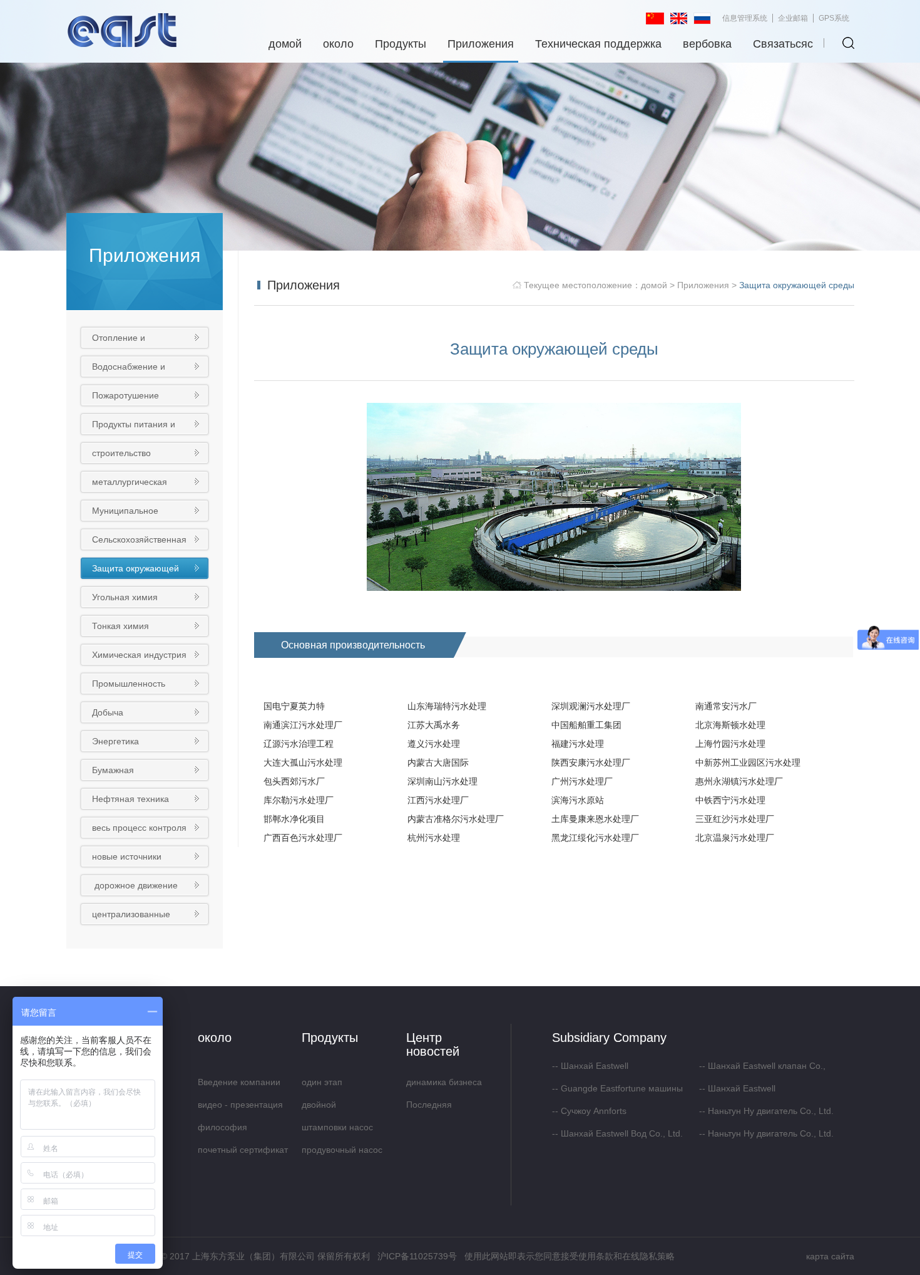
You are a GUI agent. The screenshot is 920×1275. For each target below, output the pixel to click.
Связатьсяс (783, 44)
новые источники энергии (126, 858)
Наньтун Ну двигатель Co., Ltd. (771, 1111)
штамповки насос (337, 1127)
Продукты (400, 44)
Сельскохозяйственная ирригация (139, 541)
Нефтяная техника (130, 799)
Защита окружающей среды (135, 570)
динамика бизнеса (444, 1082)
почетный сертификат (243, 1150)
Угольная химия (125, 597)
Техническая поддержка (598, 44)
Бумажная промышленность (128, 772)
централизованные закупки (131, 916)
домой (285, 44)
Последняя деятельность (434, 1108)
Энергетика (115, 741)
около (338, 44)
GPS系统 (834, 18)
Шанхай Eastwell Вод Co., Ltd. (622, 1133)
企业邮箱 (793, 18)
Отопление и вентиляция (118, 340)
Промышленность (128, 684)
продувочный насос (342, 1150)
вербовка (707, 44)
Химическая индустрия (139, 655)
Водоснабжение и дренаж (128, 369)
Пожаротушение (125, 395)
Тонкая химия (120, 626)
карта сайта (830, 1256)
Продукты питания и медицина (133, 426)
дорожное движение (136, 885)
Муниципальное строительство (125, 513)
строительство (121, 453)
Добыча (107, 712)
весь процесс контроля (139, 828)
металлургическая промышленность (129, 484)
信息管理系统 (744, 18)
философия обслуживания (227, 1130)
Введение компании (239, 1082)
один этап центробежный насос (345, 1085)
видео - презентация (240, 1105)
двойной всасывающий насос (344, 1108)
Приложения (480, 44)
